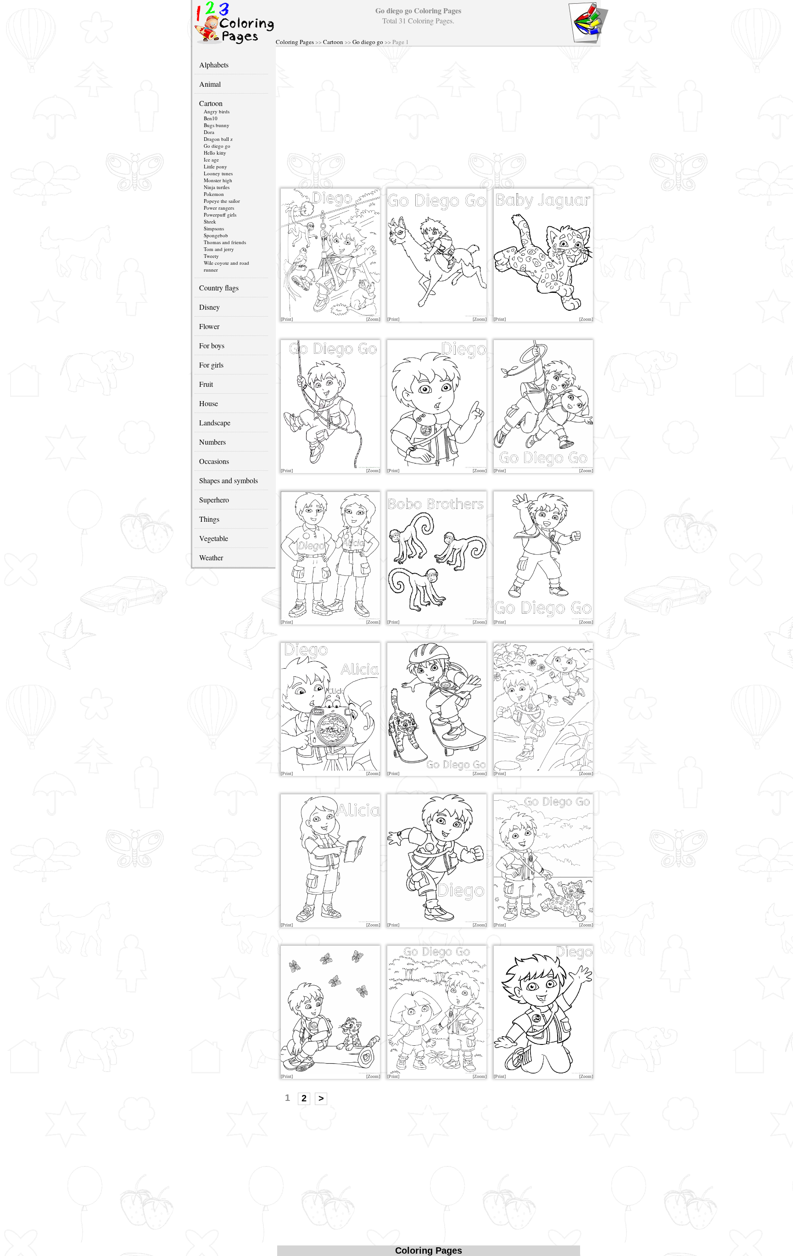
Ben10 (211, 118)
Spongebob (216, 235)
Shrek (210, 221)
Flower (209, 326)
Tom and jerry (219, 249)
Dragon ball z (218, 138)
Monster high (218, 180)
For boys (211, 345)
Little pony (215, 166)
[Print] (287, 319)
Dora (209, 131)
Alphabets (214, 64)
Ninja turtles (216, 187)
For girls (211, 364)
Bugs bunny (216, 125)
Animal (210, 84)
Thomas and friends (225, 242)
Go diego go (367, 42)
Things (209, 519)
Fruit (206, 384)
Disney (209, 307)
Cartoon (333, 42)
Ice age (211, 159)
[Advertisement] (437, 115)
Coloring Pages (295, 42)
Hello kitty (215, 152)
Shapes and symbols (228, 480)
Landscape (214, 422)
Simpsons (214, 228)
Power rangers (219, 207)
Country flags (219, 287)
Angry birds (216, 111)
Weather (211, 557)
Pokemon (214, 193)
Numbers (212, 442)
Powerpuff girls (220, 214)
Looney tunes (218, 173)
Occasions (214, 461)
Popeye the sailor (222, 200)
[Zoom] (373, 319)
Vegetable (213, 538)
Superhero (214, 499)
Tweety (211, 255)
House (208, 403)
